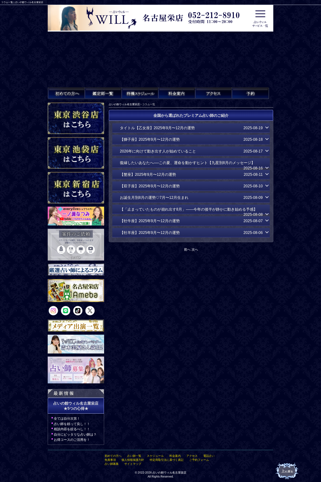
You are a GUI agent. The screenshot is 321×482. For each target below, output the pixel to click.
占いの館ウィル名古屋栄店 (169, 472)
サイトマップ (132, 464)
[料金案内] (177, 93)
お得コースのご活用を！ (72, 440)
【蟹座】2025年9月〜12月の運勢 (191, 174)
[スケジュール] (140, 93)
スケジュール (155, 456)
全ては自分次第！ (67, 418)
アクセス (192, 456)
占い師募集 (112, 464)
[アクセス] (213, 93)
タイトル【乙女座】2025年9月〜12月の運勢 (191, 128)
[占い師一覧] (103, 93)
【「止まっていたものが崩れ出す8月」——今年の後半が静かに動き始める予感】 (191, 210)
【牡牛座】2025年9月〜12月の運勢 (191, 221)
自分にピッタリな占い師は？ (75, 434)
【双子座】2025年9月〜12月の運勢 (191, 186)
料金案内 (175, 456)
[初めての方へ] (66, 93)
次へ (195, 249)
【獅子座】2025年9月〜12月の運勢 (191, 139)
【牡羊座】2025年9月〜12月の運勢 (191, 232)
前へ (187, 249)
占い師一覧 (134, 456)
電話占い (209, 456)
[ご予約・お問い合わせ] (250, 93)
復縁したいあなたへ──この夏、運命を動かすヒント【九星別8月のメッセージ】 (191, 164)
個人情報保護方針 (132, 460)
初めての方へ (113, 456)
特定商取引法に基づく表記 (167, 460)
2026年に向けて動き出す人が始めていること (191, 151)
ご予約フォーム (199, 460)
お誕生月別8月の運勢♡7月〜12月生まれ (191, 197)
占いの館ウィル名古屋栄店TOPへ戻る (287, 471)
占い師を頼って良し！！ (72, 424)
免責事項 (110, 460)
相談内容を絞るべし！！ (72, 429)
